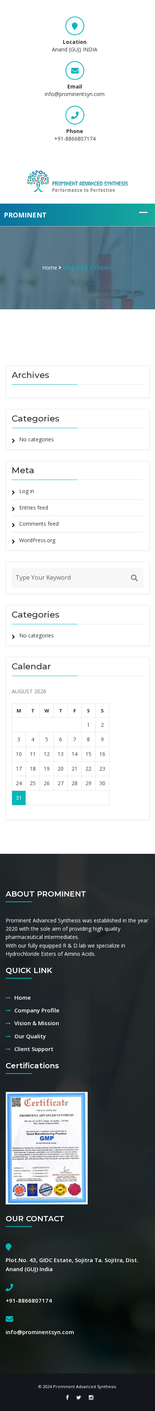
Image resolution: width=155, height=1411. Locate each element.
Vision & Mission (36, 1023)
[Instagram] (89, 1397)
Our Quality (30, 1036)
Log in (26, 491)
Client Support (33, 1049)
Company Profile (36, 1010)
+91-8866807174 (75, 138)
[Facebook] (67, 1397)
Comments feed (39, 523)
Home (49, 267)
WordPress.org (37, 540)
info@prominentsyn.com (75, 93)
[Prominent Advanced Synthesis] (77, 180)
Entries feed (33, 507)
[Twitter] (79, 1397)
